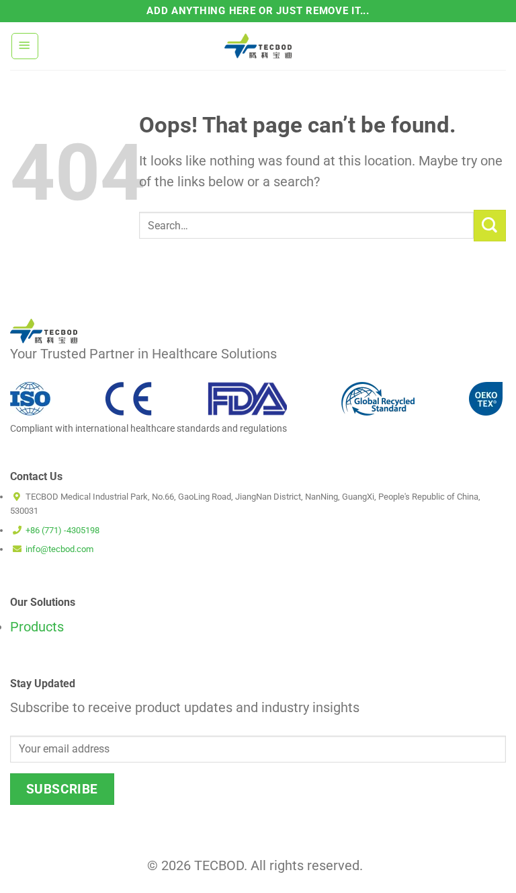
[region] (174, 795)
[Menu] (24, 46)
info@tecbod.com (59, 549)
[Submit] (490, 225)
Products (37, 627)
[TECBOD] (258, 46)
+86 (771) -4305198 (62, 530)
